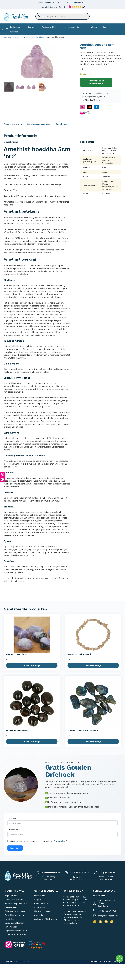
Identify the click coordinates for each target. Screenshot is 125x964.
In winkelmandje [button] (32, 665)
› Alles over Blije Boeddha (45, 919)
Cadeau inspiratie (71, 27)
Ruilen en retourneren (15, 911)
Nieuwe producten (42, 911)
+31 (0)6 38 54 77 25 (79, 872)
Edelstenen (15, 27)
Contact (62, 7)
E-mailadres (12, 829)
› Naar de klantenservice (16, 934)
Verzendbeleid (11, 907)
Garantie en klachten (14, 923)
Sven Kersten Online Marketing (109, 962)
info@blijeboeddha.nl (108, 915)
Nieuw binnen (92, 27)
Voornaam (12, 818)
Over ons (53, 7)
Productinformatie (13, 124)
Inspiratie (44, 7)
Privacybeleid (59, 841)
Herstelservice (11, 919)
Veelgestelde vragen (14, 899)
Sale (104, 27)
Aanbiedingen (40, 915)
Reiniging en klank (49, 27)
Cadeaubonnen (41, 903)
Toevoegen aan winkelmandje (96, 82)
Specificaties (62, 124)
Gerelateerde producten (39, 124)
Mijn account (11, 895)
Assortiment (40, 907)
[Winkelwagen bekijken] (6, 29)
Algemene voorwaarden (16, 930)
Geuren (31, 27)
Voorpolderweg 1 (72, 917)
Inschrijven (15, 848)
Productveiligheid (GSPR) (16, 903)
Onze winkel (39, 895)
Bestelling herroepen (14, 915)
